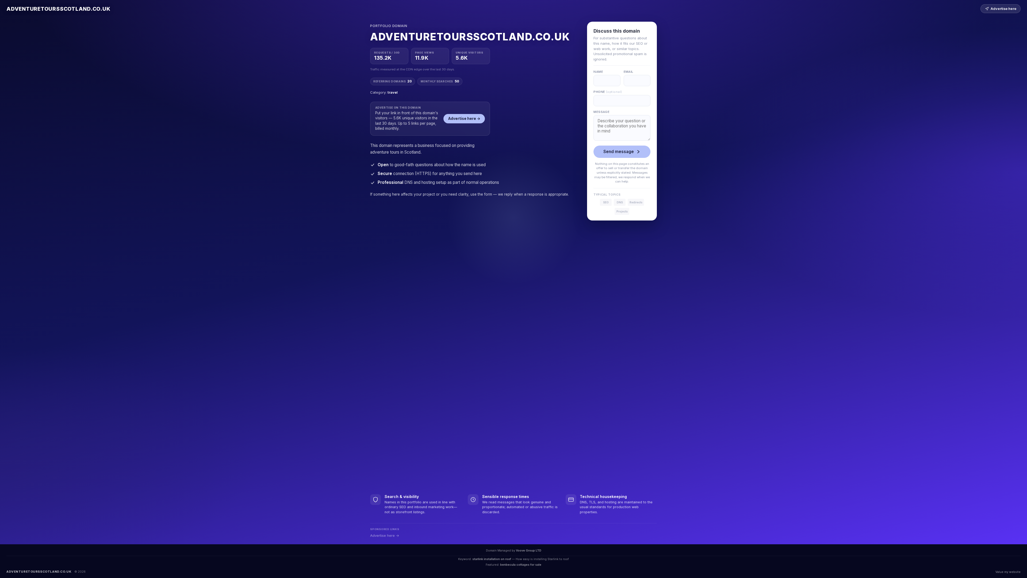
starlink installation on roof (491, 559)
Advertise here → (464, 118)
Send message (618, 151)
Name (598, 72)
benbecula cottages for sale (520, 564)
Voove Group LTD (528, 550)
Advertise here (1003, 9)
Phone (607, 92)
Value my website (1008, 572)
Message (601, 112)
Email (628, 72)
